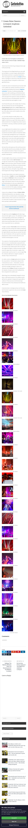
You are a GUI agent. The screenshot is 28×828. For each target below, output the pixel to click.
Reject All (14, 821)
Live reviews (23, 30)
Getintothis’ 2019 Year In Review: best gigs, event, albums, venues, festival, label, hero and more (17, 786)
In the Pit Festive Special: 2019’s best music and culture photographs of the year (17, 793)
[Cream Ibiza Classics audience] (7, 362)
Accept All (14, 818)
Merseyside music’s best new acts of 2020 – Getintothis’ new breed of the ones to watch (17, 778)
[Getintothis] (14, 4)
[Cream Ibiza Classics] (7, 309)
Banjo (4, 30)
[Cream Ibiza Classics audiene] (7, 429)
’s (3, 185)
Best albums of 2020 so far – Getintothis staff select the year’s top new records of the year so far (16, 745)
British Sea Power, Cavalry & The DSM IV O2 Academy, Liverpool (21, 666)
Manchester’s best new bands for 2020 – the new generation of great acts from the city (16, 753)
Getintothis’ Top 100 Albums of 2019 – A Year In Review (17, 800)
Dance (19, 30)
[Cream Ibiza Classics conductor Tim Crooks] (7, 389)
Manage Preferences (14, 825)
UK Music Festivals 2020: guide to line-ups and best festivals (16, 769)
